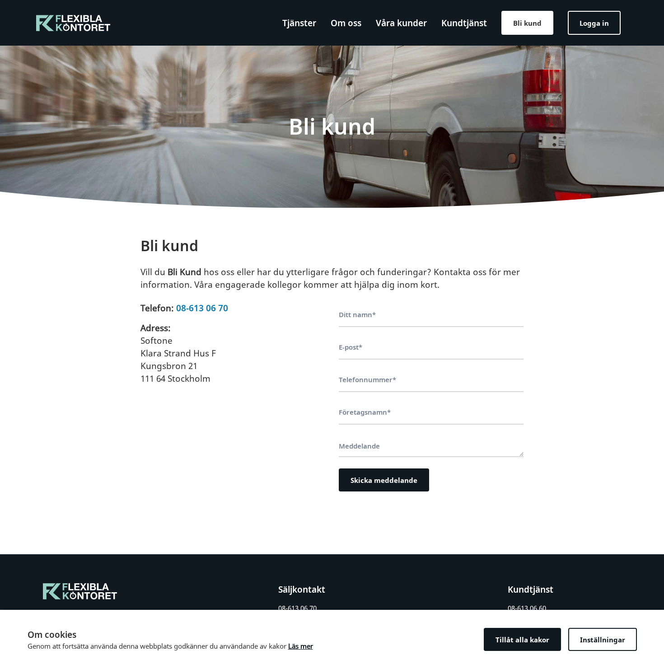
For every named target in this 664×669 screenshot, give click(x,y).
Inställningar (602, 639)
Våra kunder (401, 23)
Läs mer (300, 645)
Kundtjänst (464, 23)
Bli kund (527, 23)
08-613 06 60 (527, 608)
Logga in (594, 23)
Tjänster (299, 23)
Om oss (346, 23)
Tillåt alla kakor (522, 639)
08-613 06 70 (202, 308)
